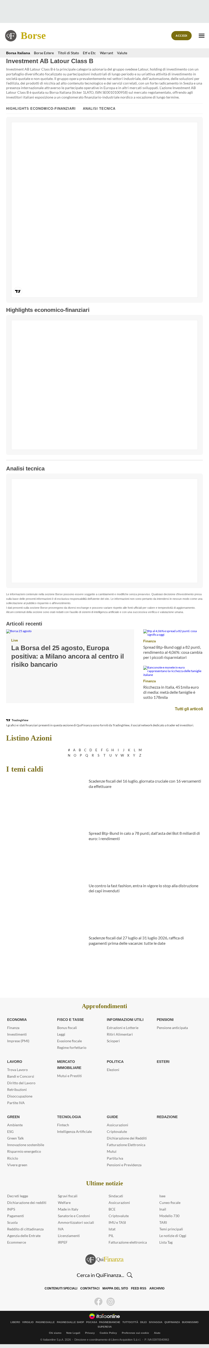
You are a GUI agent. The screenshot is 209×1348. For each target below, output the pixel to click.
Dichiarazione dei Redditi (127, 1138)
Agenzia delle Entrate (24, 1235)
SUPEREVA (105, 1327)
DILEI (143, 1322)
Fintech (63, 1125)
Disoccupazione (19, 1096)
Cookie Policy (108, 1332)
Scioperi (113, 1041)
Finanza (148, 641)
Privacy (90, 1332)
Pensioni (165, 1019)
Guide (112, 1117)
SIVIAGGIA (155, 1322)
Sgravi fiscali (67, 1196)
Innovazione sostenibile (25, 1145)
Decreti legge (17, 1196)
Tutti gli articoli (189, 709)
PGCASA (91, 1322)
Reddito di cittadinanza (25, 1229)
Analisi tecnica (99, 108)
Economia (17, 1019)
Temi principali (171, 1229)
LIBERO (15, 1322)
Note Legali (73, 1332)
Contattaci (90, 1288)
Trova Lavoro (17, 1069)
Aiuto (157, 1332)
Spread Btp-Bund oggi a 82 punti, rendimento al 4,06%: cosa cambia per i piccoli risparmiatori (172, 652)
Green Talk (15, 1138)
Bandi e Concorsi (20, 1076)
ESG (10, 1131)
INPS (11, 1209)
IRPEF (63, 1242)
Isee (162, 1196)
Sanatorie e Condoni (74, 1216)
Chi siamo (55, 1332)
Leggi (61, 1034)
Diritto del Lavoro (21, 1083)
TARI (163, 1222)
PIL (111, 1235)
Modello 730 (169, 1216)
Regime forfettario (71, 1047)
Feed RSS (137, 1288)
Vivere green (17, 1165)
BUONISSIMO (190, 1322)
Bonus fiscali (67, 1027)
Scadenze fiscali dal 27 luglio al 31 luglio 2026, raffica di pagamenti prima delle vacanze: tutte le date (136, 940)
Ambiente (15, 1125)
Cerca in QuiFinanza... (100, 1275)
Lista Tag (166, 1242)
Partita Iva (115, 1158)
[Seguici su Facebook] (98, 1302)
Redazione (167, 1117)
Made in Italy (68, 1209)
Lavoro (14, 1061)
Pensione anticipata (172, 1027)
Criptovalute (117, 1131)
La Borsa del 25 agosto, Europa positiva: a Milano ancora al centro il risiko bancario (69, 656)
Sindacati (116, 1196)
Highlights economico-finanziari (41, 108)
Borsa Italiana (16, 53)
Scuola (12, 1222)
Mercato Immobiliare (77, 1061)
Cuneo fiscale (169, 1202)
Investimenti (17, 1034)
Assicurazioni (117, 1125)
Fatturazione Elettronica (126, 1145)
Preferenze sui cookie (135, 1332)
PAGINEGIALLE (45, 1322)
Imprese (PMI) (18, 1041)
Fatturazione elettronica (128, 1242)
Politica (115, 1061)
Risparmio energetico (24, 1151)
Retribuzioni (17, 1089)
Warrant (103, 53)
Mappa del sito (115, 1288)
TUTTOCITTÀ (130, 1322)
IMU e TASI (117, 1222)
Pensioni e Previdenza (124, 1165)
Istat (112, 1229)
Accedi (181, 35)
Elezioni (113, 1069)
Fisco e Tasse (69, 1019)
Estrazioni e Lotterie (122, 1027)
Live (14, 640)
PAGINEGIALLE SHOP (70, 1322)
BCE (112, 1209)
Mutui (111, 1151)
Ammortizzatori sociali (76, 1222)
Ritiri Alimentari (120, 1034)
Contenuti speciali (62, 1288)
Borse (33, 35)
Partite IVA (16, 1103)
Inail (162, 1209)
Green (13, 1117)
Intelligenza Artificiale (74, 1131)
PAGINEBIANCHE (109, 1322)
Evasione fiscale (69, 1041)
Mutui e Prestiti (69, 1069)
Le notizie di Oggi (172, 1235)
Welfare (64, 1202)
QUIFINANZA (172, 1322)
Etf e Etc (86, 53)
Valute (119, 53)
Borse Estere (41, 53)
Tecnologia (68, 1117)
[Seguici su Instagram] (111, 1302)
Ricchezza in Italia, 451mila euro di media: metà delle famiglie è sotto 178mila (171, 692)
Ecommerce (16, 1242)
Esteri (162, 1061)
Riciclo (12, 1158)
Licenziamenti (69, 1235)
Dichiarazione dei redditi (26, 1202)
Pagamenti (15, 1216)
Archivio (155, 1288)
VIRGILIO (28, 1322)
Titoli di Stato (65, 53)
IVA (61, 1229)
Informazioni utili (124, 1019)
